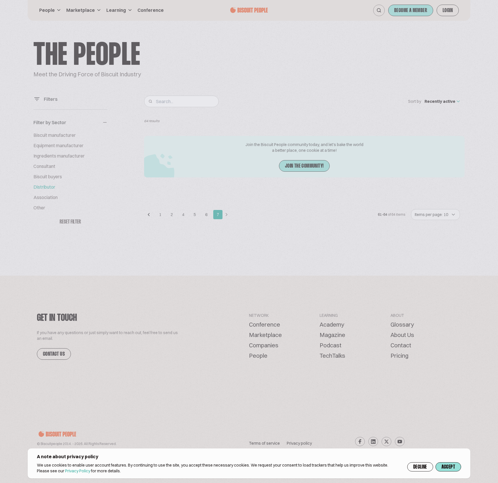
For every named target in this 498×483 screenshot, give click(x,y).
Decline (420, 467)
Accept (448, 467)
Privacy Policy (77, 470)
